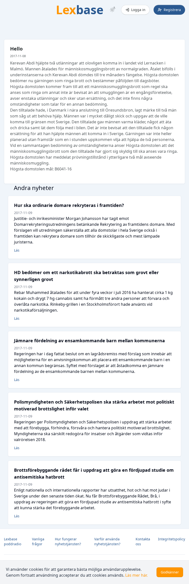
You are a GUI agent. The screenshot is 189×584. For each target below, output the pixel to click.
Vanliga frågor (38, 541)
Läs (16, 250)
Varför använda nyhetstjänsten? (107, 541)
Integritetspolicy (171, 539)
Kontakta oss (143, 541)
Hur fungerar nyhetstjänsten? (68, 541)
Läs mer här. (136, 575)
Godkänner (170, 572)
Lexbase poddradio (12, 541)
